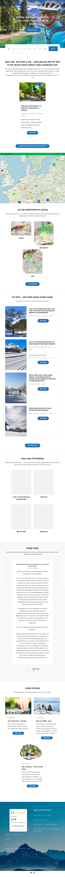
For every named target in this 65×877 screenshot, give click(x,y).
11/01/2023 (41, 717)
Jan (30, 357)
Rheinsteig (32, 113)
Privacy (7, 844)
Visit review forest (19, 826)
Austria (21, 238)
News (9, 711)
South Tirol (38, 315)
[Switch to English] (34, 873)
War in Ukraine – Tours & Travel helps (45, 824)
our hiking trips (32, 445)
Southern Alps (36, 347)
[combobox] (2, 157)
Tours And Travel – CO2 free (17, 721)
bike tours (44, 497)
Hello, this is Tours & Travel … (14, 834)
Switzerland (44, 347)
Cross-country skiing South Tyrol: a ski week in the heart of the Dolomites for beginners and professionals (42, 310)
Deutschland (25, 113)
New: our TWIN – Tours (43, 721)
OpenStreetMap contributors (58, 202)
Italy (32, 276)
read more (32, 132)
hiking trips (44, 532)
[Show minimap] (2, 173)
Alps (31, 315)
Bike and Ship (21, 532)
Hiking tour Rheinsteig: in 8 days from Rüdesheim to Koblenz (31, 108)
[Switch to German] (30, 873)
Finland (32, 384)
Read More (18, 733)
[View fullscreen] (2, 167)
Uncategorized (18, 711)
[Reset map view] (2, 170)
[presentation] (3, 25)
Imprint (7, 839)
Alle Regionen (32, 284)
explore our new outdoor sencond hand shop (32, 146)
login (6, 855)
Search (53, 48)
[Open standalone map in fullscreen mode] (64, 154)
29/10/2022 (26, 763)
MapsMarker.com (44, 202)
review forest (22, 822)
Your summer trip (32, 26)
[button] (38, 201)
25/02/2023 (12, 717)
